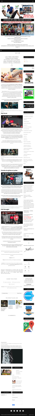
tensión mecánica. (15, 138)
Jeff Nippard (14, 259)
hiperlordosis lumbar (6, 196)
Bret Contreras (3, 128)
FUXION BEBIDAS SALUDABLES (28, 116)
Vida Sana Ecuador (31, 285)
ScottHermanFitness (8, 259)
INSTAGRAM (25, 134)
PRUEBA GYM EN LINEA (27, 123)
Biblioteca (25, 264)
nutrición (20, 286)
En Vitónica (2, 109)
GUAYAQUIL (17, 286)
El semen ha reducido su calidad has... (10, 307)
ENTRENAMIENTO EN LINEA (28, 130)
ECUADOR (8, 286)
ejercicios (11, 286)
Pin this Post (12, 284)
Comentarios (26, 61)
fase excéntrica (8, 227)
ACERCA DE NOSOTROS (27, 143)
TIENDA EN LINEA (26, 121)
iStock (14, 257)
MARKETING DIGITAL (27, 157)
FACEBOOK (29, 264)
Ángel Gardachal (12, 265)
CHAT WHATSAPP (26, 128)
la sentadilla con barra (14, 165)
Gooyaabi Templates (18, 414)
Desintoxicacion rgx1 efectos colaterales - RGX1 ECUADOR (19, 382)
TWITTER (25, 136)
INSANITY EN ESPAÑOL (27, 141)
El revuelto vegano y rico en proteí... (19, 307)
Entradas (26, 59)
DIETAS (5, 286)
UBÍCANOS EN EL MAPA (27, 132)
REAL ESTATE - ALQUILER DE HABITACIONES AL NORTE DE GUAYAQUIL (28, 160)
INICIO (25, 163)
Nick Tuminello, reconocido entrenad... (4, 309)
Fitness (14, 286)
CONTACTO (25, 125)
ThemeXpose (9, 414)
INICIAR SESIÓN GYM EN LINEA (28, 114)
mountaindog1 (18, 259)
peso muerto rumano (12, 226)
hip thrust (11, 86)
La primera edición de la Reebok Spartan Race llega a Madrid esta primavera (16, 386)
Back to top (31, 414)
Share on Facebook (7, 282)
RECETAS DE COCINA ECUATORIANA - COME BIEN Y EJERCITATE (16, 378)
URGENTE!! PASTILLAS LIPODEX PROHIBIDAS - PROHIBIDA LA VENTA (17, 372)
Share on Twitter (17, 282)
